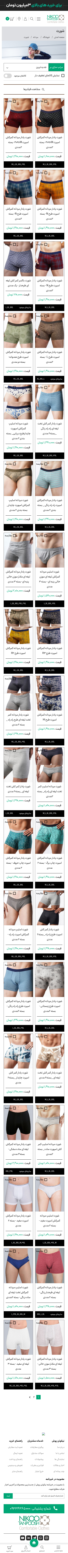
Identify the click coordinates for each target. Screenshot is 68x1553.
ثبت (8, 1496)
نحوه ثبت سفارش (15, 1447)
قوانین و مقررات (37, 1465)
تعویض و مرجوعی (15, 1465)
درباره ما (60, 1447)
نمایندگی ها (59, 1459)
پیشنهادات (39, 1459)
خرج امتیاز (39, 1471)
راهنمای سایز (17, 1471)
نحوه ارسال (18, 1453)
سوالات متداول (37, 1453)
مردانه (35, 37)
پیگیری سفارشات (37, 1447)
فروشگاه (46, 37)
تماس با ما (60, 1453)
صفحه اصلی (59, 37)
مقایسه (40, 101)
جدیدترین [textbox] (41, 67)
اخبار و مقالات (58, 1465)
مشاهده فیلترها (31, 89)
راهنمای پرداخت (16, 1459)
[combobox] (26, 67)
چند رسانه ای (58, 1471)
